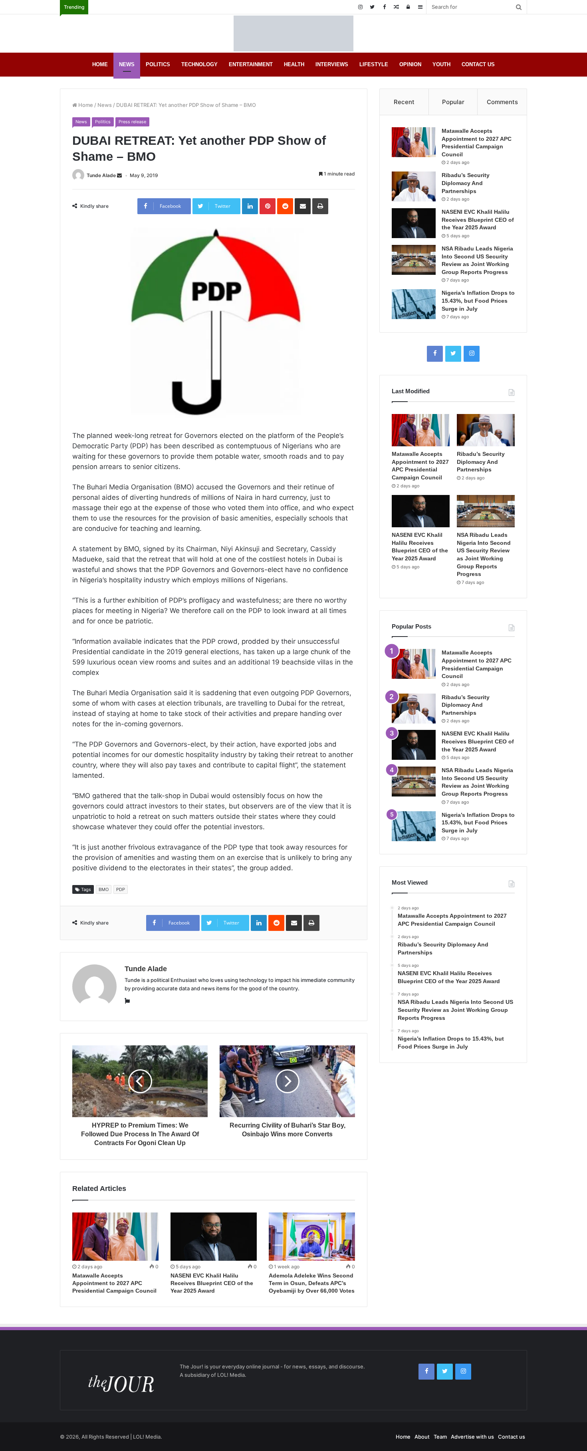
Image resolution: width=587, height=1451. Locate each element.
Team (440, 1436)
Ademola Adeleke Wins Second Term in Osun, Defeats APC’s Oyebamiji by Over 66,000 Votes (312, 1283)
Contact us (511, 1436)
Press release (132, 121)
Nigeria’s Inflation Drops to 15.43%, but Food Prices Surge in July (478, 300)
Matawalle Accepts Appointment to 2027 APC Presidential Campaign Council (114, 1283)
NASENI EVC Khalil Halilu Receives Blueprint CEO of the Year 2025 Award (212, 1283)
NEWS (127, 64)
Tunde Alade (101, 175)
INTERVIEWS (331, 64)
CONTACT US (478, 64)
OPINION (410, 64)
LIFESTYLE (373, 64)
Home (85, 105)
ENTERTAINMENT (251, 64)
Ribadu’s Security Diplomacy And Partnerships (466, 183)
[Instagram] (360, 7)
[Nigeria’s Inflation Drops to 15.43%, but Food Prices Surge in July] (414, 304)
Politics (103, 121)
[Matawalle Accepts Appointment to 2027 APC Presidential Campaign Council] (115, 1236)
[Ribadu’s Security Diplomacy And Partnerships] (414, 186)
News (104, 105)
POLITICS (158, 64)
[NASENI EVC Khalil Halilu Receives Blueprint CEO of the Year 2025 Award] (214, 1236)
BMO (104, 889)
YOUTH (441, 64)
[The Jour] (293, 33)
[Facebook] (384, 7)
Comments (502, 102)
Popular (453, 102)
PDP (120, 889)
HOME (100, 64)
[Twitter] (372, 7)
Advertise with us (472, 1436)
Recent (404, 102)
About (422, 1436)
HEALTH (294, 64)
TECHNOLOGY (199, 64)
